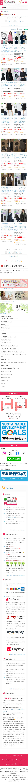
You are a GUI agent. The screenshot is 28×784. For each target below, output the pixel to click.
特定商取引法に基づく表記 (9, 759)
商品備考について (5, 324)
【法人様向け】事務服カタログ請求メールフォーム (12, 351)
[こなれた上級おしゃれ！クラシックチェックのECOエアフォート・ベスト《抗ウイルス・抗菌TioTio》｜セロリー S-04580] (7, 215)
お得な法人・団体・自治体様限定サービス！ (11, 348)
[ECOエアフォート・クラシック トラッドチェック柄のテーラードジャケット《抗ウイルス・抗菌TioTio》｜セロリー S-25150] (20, 215)
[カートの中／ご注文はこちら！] (20, 2)
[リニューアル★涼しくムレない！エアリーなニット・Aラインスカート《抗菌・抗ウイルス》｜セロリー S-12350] (7, 109)
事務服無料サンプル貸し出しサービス (9, 345)
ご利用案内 (3, 333)
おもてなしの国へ (5, 365)
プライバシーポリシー (22, 759)
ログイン (3, 386)
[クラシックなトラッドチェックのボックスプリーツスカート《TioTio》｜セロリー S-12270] (20, 179)
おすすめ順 (14, 29)
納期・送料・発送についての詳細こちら (16, 575)
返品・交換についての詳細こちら (17, 688)
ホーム (9, 755)
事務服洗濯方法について (6, 321)
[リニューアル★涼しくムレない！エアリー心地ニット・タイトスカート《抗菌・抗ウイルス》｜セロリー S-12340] (20, 109)
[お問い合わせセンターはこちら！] (26, 2)
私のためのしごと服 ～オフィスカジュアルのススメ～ (13, 362)
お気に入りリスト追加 (7, 64)
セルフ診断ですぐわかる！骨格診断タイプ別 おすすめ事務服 (13, 355)
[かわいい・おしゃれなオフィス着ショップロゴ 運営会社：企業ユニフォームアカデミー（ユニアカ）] (7, 1)
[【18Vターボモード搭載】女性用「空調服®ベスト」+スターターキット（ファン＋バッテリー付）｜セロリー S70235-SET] (7, 37)
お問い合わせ (10, 764)
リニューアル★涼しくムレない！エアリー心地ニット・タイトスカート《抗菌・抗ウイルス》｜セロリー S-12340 (20, 119)
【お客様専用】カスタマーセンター (9, 336)
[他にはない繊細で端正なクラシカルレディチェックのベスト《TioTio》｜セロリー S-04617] (7, 179)
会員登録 (3, 383)
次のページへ (12, 25)
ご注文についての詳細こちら (18, 530)
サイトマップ (4, 330)
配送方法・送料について (6, 374)
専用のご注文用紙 (12, 517)
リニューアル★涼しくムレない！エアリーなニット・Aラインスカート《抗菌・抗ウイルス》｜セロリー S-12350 (7, 119)
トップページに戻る (14, 261)
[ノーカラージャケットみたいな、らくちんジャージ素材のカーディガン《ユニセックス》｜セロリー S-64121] (20, 37)
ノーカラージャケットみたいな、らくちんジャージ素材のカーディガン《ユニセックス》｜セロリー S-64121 (20, 48)
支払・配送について (18, 755)
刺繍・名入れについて (6, 342)
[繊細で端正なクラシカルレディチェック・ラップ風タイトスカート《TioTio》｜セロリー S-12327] (20, 145)
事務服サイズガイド (5, 327)
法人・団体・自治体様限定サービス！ (9, 318)
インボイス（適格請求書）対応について (10, 368)
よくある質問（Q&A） (6, 339)
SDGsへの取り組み (5, 359)
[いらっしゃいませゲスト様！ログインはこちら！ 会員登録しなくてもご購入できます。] (23, 2)
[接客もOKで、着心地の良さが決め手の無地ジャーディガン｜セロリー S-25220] (7, 74)
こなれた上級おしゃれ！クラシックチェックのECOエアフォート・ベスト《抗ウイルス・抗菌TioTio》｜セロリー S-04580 (7, 226)
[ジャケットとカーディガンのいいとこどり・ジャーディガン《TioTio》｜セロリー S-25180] (7, 145)
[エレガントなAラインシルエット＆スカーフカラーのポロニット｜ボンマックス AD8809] (20, 74)
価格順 (20, 29)
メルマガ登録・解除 (5, 377)
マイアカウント (4, 380)
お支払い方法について (6, 371)
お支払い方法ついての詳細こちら (17, 654)
